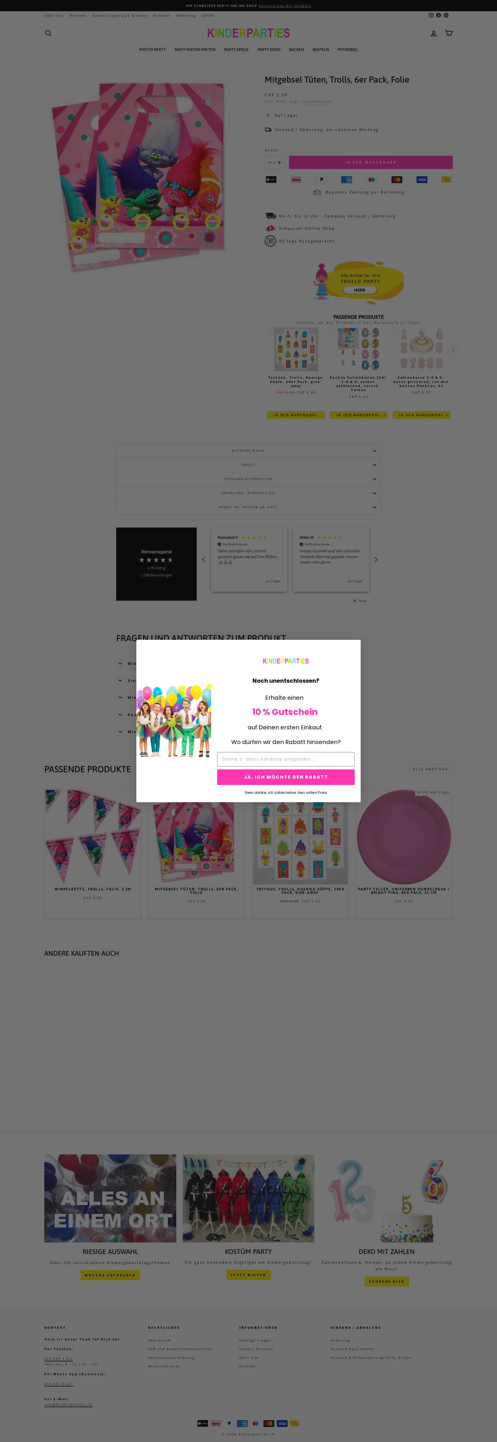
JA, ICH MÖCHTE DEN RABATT (286, 777)
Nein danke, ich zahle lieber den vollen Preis (286, 792)
